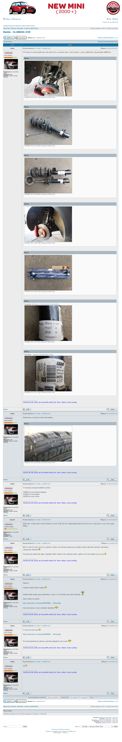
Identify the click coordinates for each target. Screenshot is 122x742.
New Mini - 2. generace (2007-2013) (28, 28)
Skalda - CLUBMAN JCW (16, 32)
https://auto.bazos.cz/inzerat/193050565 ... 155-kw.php (42, 634)
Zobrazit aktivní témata (28, 25)
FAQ (109, 19)
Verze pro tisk (8, 41)
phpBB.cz (65, 732)
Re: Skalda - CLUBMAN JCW (42, 48)
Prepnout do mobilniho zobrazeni (61, 729)
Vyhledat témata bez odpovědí (11, 25)
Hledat (116, 19)
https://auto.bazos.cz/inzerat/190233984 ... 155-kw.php (42, 603)
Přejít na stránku (103, 37)
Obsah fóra (7, 28)
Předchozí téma (102, 41)
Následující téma (113, 41)
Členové (13, 28)
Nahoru (6, 409)
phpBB (55, 731)
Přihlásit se (8, 19)
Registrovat (17, 19)
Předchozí (111, 37)
